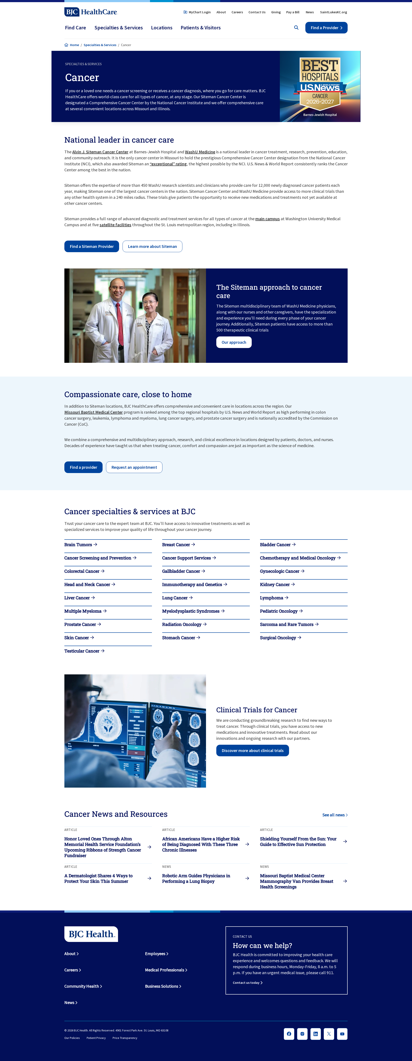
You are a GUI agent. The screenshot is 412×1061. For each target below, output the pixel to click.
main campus (267, 218)
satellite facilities (115, 224)
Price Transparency (125, 1038)
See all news (334, 814)
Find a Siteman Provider (92, 246)
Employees (155, 953)
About (221, 12)
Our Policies (72, 1038)
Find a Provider (324, 27)
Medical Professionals (164, 969)
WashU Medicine (200, 151)
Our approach (234, 342)
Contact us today (246, 982)
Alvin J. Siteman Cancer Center (100, 151)
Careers (237, 12)
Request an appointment (134, 467)
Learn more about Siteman (152, 246)
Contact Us (256, 12)
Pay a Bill (292, 12)
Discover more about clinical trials (253, 750)
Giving (276, 12)
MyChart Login (200, 12)
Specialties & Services (100, 45)
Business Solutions (161, 986)
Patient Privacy (96, 1038)
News (310, 12)
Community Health (81, 986)
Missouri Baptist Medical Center (93, 412)
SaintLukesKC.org (333, 12)
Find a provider (83, 467)
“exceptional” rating (168, 163)
